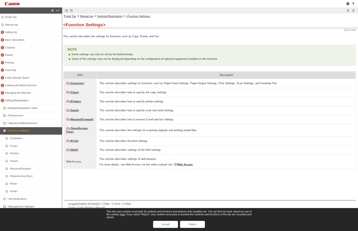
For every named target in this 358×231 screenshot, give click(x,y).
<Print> (13, 183)
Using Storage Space (17, 77)
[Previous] (348, 10)
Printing (9, 62)
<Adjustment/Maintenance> (22, 123)
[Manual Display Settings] (348, 3)
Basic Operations (14, 39)
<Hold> (13, 191)
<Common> (16, 138)
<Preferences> (15, 115)
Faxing (9, 55)
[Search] (71, 10)
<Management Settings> (21, 206)
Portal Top (11, 17)
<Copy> (13, 146)
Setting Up (11, 32)
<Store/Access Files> (21, 176)
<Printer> (14, 153)
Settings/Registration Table (22, 108)
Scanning (10, 70)
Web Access (185, 164)
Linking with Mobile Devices (21, 85)
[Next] (353, 10)
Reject (192, 224)
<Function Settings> (18, 130)
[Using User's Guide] (353, 3)
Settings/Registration (17, 100)
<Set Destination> (17, 198)
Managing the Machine (18, 92)
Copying (10, 47)
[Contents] (66, 10)
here (122, 214)
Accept (165, 224)
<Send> (13, 161)
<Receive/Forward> (20, 168)
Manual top (11, 24)
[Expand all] (52, 10)
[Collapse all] (57, 10)
